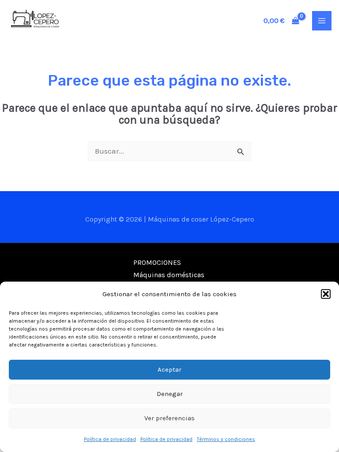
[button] (325, 294)
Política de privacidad (110, 439)
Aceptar (169, 369)
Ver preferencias (169, 418)
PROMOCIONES (157, 262)
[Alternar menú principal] (321, 20)
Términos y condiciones (226, 439)
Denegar (170, 394)
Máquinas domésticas (168, 275)
